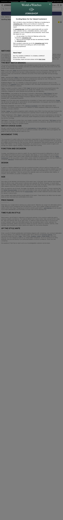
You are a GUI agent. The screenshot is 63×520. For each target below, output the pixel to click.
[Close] (50, 4)
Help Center (42, 59)
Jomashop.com (17, 24)
